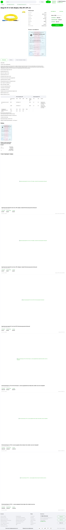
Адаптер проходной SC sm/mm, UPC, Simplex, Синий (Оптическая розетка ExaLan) (19, 267)
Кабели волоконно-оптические (6, 520)
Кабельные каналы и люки (20, 520)
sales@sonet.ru (60, 2)
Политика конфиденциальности (12, 528)
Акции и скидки (33, 520)
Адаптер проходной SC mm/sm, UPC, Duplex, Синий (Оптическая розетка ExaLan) (19, 207)
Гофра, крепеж (18, 523)
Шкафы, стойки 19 (4, 524)
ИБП (16, 524)
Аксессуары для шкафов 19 (20, 517)
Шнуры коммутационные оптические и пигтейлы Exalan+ (6, 143)
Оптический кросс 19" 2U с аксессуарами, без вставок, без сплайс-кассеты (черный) (19, 444)
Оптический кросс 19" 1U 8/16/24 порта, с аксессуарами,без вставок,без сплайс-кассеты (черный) (23, 385)
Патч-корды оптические (5, 523)
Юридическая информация (28, 528)
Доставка (61, 11)
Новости (32, 524)
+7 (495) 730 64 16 (61, 1)
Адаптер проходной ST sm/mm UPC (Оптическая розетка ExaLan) (15, 326)
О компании (32, 516)
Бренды (32, 521)
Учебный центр (33, 523)
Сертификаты (53, 11)
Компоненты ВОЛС (4, 521)
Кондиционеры (18, 516)
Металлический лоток (19, 521)
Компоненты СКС (3, 517)
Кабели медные (3, 516)
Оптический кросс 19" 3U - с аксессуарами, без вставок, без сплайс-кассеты (18, 504)
